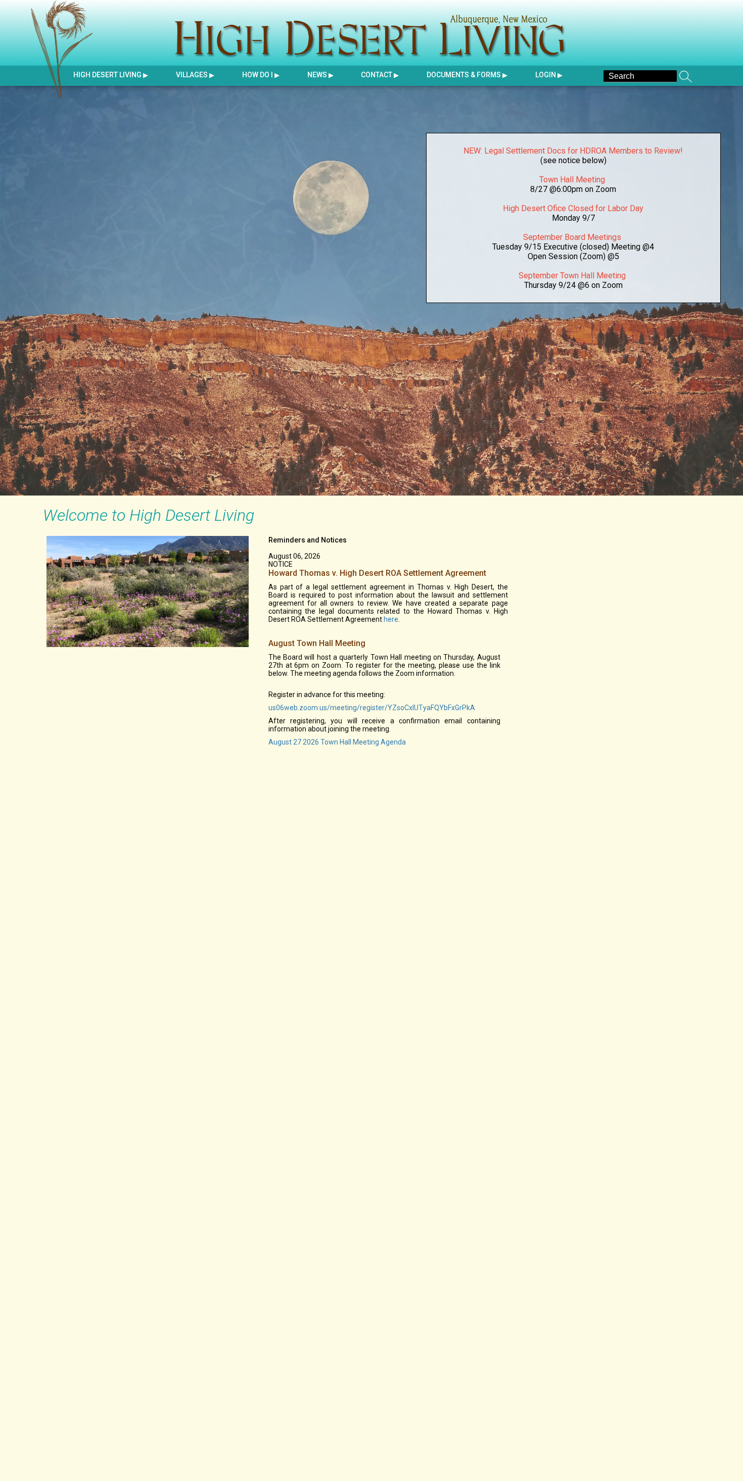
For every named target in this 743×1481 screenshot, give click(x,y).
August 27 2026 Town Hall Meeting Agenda (337, 742)
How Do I (257, 75)
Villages (192, 75)
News (317, 75)
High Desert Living (65, 50)
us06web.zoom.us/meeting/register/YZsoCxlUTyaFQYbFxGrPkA (371, 708)
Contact (376, 75)
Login (545, 75)
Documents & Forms (464, 75)
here (391, 619)
